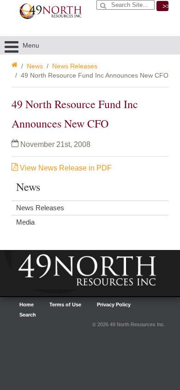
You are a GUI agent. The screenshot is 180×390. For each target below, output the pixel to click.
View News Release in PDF (65, 168)
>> (165, 6)
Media (25, 222)
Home (26, 304)
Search (27, 314)
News (35, 66)
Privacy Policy (114, 304)
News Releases (74, 66)
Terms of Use (65, 304)
